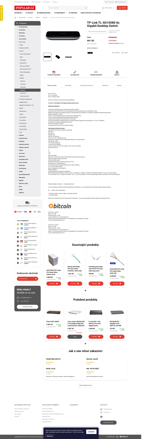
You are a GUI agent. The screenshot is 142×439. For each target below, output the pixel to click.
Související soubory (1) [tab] (86, 85)
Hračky (21, 171)
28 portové (23, 93)
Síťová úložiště (23, 129)
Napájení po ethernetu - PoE (26, 105)
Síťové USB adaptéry (25, 72)
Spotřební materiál (24, 144)
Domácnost (22, 156)
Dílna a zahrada (23, 162)
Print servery (22, 120)
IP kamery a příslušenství (25, 99)
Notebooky (22, 33)
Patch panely (22, 117)
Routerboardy (22, 123)
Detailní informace (92, 48)
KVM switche (23, 63)
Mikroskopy (22, 177)
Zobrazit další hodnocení (85, 385)
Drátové (21, 51)
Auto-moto (22, 153)
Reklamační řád (46, 416)
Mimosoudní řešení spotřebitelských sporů (53, 414)
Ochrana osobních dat (47, 411)
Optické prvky (22, 111)
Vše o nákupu (46, 2)
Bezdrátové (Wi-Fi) (24, 48)
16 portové (23, 84)
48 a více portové (24, 96)
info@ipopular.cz (26, 297)
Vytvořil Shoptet (111, 436)
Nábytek (21, 180)
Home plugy (23, 60)
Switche (22, 78)
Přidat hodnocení (23, 278)
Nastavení (50, 436)
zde (82, 432)
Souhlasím (91, 432)
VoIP (20, 132)
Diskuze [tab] (119, 85)
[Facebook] (101, 416)
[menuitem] (19, 12)
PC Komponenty (23, 27)
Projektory (21, 141)
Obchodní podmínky (47, 408)
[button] (85, 290)
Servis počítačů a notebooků (21, 2)
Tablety (21, 150)
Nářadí (21, 108)
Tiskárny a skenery (24, 147)
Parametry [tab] (68, 85)
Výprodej (21, 192)
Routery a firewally (24, 66)
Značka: (112, 32)
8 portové (22, 90)
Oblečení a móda (23, 183)
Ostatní (21, 114)
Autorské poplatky (46, 421)
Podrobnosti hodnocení (101, 31)
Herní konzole (22, 168)
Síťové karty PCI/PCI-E (25, 69)
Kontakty (54, 2)
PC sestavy (22, 36)
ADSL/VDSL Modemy (25, 54)
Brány (21, 57)
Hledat (86, 8)
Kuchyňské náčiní (23, 159)
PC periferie (22, 30)
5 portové (22, 81)
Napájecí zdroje (23, 102)
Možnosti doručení (116, 43)
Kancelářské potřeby (24, 174)
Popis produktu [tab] (51, 85)
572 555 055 (25, 301)
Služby (21, 189)
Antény (21, 45)
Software (21, 135)
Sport (20, 186)
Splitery (22, 75)
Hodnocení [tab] (105, 85)
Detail (74, 336)
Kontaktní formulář (27, 306)
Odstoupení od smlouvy (48, 419)
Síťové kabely (22, 126)
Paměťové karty (23, 138)
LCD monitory (22, 39)
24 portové (23, 87)
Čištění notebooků (35, 2)
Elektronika (22, 165)
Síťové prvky (22, 42)
